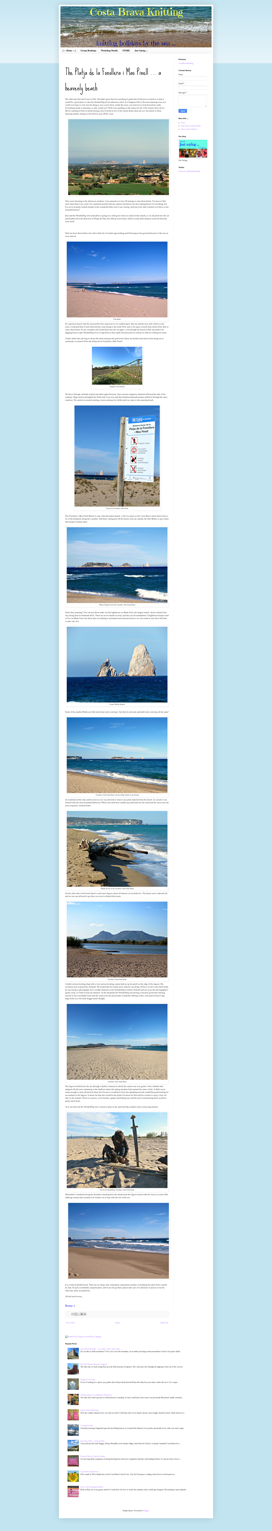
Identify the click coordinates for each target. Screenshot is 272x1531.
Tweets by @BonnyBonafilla (189, 171)
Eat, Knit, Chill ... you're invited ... (93, 1441)
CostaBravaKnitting (185, 63)
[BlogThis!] (75, 1314)
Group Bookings (88, 50)
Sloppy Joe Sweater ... (88, 1379)
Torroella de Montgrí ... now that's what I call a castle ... (101, 1349)
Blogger (146, 1511)
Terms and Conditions (189, 129)
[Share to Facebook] (81, 1314)
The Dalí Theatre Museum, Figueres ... (94, 1364)
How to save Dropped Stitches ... (92, 1487)
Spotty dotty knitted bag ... (90, 1410)
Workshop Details (109, 50)
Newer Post (70, 1323)
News (183, 123)
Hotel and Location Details (191, 126)
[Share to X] (78, 1314)
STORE (126, 50)
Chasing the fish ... (87, 1425)
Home (117, 1323)
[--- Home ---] (69, 50)
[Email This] (72, 1314)
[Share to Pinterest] (84, 1314)
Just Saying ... (141, 50)
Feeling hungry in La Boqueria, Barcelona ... (96, 1395)
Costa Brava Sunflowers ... (90, 1472)
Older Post (164, 1323)
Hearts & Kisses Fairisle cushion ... (93, 1456)
